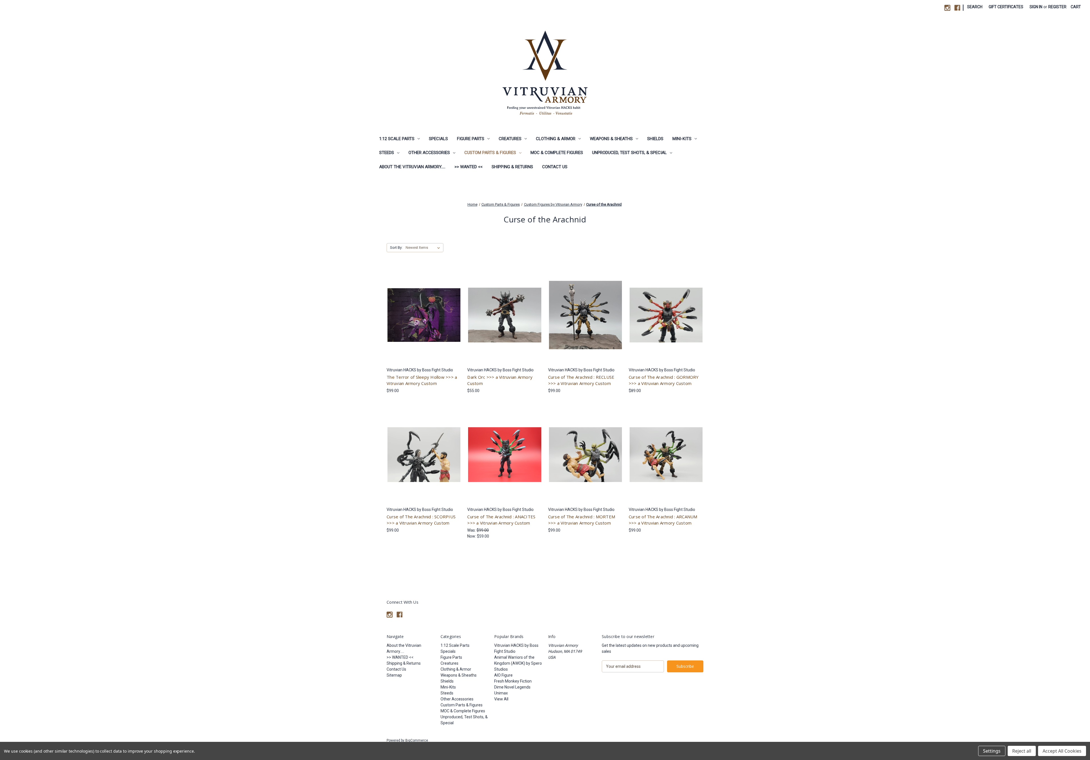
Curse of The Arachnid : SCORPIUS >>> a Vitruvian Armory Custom (421, 520)
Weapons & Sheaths (611, 138)
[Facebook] (957, 8)
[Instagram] (947, 8)
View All (501, 699)
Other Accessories (429, 152)
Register (1057, 7)
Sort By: (396, 247)
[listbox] (424, 247)
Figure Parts (470, 138)
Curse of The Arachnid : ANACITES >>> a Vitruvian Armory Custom (501, 520)
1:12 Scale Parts (396, 138)
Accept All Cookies (1062, 751)
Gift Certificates (1006, 7)
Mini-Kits (681, 138)
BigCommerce (416, 740)
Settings (992, 751)
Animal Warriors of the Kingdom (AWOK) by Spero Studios (518, 663)
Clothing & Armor (555, 138)
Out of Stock (424, 320)
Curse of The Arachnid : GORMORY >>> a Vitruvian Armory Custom (664, 380)
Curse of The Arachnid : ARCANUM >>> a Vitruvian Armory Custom (663, 520)
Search (974, 7)
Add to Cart (504, 459)
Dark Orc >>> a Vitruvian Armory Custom (500, 380)
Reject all (1021, 751)
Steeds (386, 152)
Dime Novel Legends (512, 687)
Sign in (1036, 7)
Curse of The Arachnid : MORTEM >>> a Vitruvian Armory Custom (581, 520)
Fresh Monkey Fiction (513, 681)
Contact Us (554, 166)
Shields (655, 138)
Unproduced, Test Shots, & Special (629, 152)
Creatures (510, 138)
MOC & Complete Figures (557, 152)
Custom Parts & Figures (490, 152)
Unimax (501, 693)
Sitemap (394, 675)
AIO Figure (503, 675)
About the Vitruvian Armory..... (412, 166)
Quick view (423, 310)
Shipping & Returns (512, 166)
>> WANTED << (468, 166)
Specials (438, 138)
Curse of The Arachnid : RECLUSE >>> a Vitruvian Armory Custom (581, 380)
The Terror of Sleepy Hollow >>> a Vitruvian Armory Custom (422, 380)
